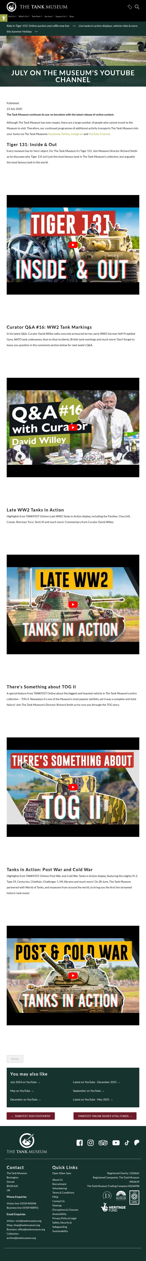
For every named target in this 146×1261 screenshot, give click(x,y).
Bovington (12, 1177)
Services (48, 16)
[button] (3, 18)
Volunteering (59, 1188)
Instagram (77, 134)
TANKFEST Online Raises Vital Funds (103, 1116)
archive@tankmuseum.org (21, 1237)
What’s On (23, 16)
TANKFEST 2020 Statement (32, 1116)
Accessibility (59, 1213)
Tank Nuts (36, 16)
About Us (57, 1179)
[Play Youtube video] (73, 244)
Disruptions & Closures (65, 1209)
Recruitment (59, 1184)
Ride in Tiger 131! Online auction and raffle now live (38, 25)
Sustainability (60, 1231)
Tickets (129, 7)
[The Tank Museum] (37, 6)
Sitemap (57, 1205)
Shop (71, 16)
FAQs (55, 1196)
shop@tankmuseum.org (27, 1225)
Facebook (54, 134)
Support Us (60, 16)
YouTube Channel (99, 134)
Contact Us (58, 1201)
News (15, 1059)
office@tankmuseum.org (31, 1229)
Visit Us (11, 16)
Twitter (65, 134)
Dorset (11, 1181)
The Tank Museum (17, 1173)
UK (8, 1190)
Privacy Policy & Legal (64, 1218)
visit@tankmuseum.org (28, 1220)
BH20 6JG (12, 1186)
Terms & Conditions (63, 1192)
